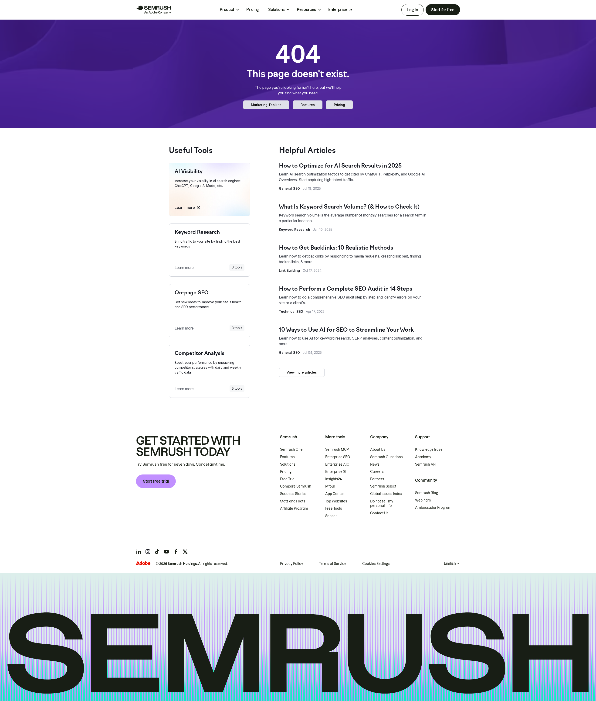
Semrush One (291, 449)
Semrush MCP (337, 449)
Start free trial (156, 481)
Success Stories (293, 494)
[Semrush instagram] (147, 551)
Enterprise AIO (337, 464)
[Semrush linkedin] (138, 551)
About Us (377, 449)
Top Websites (336, 501)
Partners (377, 479)
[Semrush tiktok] (157, 551)
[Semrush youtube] (166, 551)
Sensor (331, 516)
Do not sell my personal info (381, 503)
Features (308, 105)
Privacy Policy (291, 564)
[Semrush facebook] (175, 551)
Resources (306, 9)
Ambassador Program (433, 507)
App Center (334, 494)
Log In (412, 10)
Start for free (442, 10)
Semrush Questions (386, 457)
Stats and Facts (292, 501)
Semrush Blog (426, 493)
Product (227, 9)
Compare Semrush (295, 486)
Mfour (330, 486)
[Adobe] (143, 563)
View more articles (302, 372)
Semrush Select (383, 486)
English (450, 563)
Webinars (423, 500)
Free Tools (333, 508)
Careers (377, 472)
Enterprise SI (335, 472)
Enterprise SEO (337, 457)
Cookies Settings (376, 564)
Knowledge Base (429, 449)
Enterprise (337, 9)
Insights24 (333, 479)
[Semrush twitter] (185, 551)
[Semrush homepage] (153, 10)
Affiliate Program (294, 508)
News (374, 464)
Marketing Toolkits (266, 105)
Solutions (276, 9)
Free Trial (287, 479)
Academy (423, 457)
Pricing (252, 9)
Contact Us (379, 513)
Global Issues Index (386, 494)
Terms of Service (332, 564)
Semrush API (425, 464)
